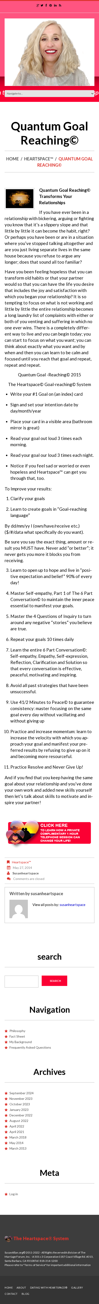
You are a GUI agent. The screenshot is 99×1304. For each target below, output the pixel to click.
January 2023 (19, 1110)
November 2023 (20, 1098)
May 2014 (16, 1143)
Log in (13, 1194)
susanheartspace (25, 873)
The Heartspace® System (41, 1238)
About (21, 1287)
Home (12, 158)
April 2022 (16, 1126)
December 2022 (20, 1115)
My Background (20, 1042)
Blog (25, 1293)
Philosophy (17, 1031)
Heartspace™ (38, 158)
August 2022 (18, 1121)
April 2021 (16, 1132)
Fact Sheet (17, 1036)
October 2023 (19, 1104)
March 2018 (17, 1137)
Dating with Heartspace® (48, 1287)
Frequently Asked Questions (30, 1047)
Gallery (77, 1287)
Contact (11, 1293)
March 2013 (17, 1148)
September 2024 (21, 1093)
